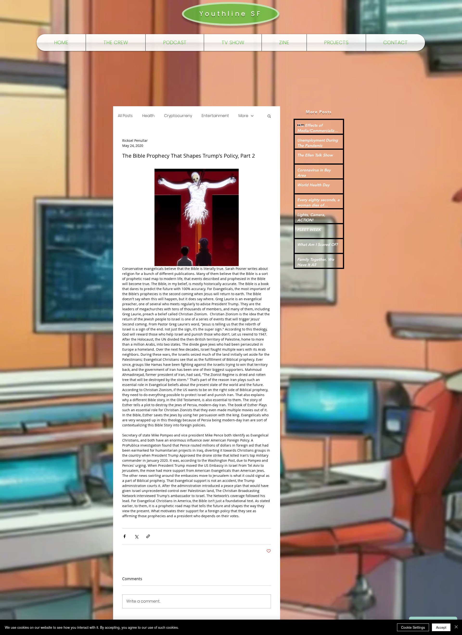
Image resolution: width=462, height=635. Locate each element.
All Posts (125, 115)
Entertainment (215, 115)
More (243, 115)
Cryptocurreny (178, 115)
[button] (269, 116)
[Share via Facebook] (124, 536)
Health (148, 115)
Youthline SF (230, 13)
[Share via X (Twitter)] (136, 536)
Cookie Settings (413, 627)
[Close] (456, 627)
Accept (441, 627)
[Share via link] (148, 536)
